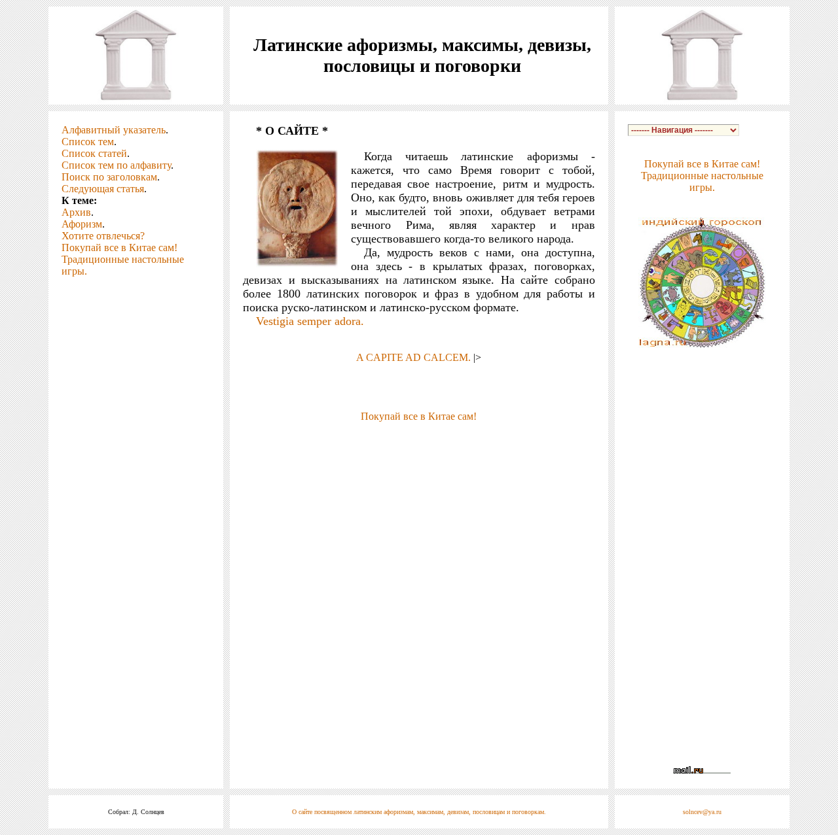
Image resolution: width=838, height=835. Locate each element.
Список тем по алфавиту (116, 165)
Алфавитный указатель (114, 129)
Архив (76, 212)
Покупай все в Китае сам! (119, 247)
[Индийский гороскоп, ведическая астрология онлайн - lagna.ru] (702, 344)
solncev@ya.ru (702, 811)
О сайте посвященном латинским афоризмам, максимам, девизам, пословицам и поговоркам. (419, 811)
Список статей (94, 153)
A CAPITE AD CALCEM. (413, 357)
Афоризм (82, 224)
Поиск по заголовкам (109, 176)
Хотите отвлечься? (103, 235)
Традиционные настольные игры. (702, 181)
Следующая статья (103, 188)
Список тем (88, 141)
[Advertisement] (419, 442)
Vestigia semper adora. (310, 321)
